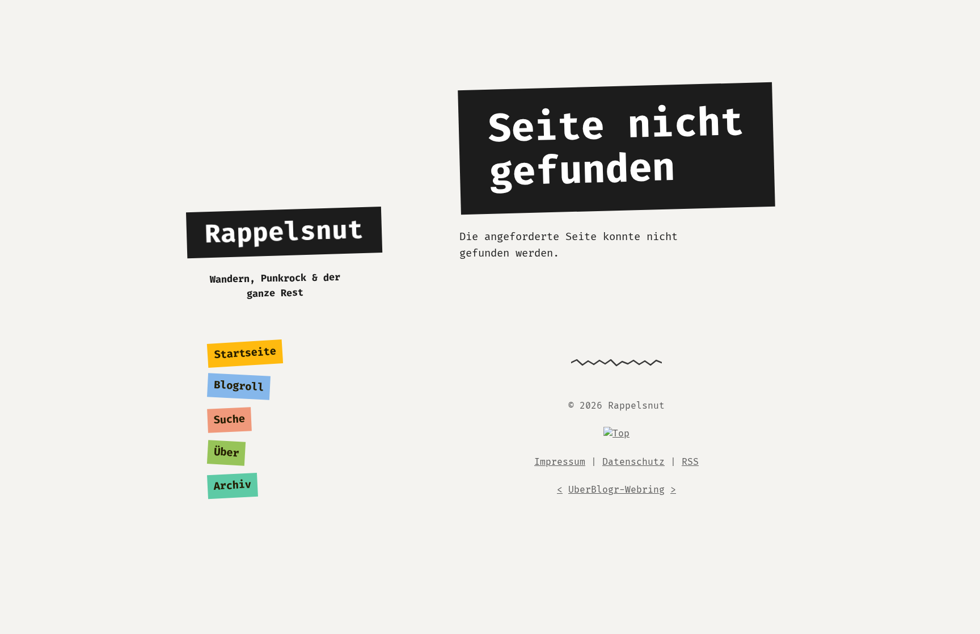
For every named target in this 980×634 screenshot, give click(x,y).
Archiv (233, 485)
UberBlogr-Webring (616, 490)
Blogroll (239, 386)
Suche (230, 420)
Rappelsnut (285, 232)
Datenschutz (633, 462)
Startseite (245, 353)
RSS (690, 462)
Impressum (559, 462)
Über (226, 453)
